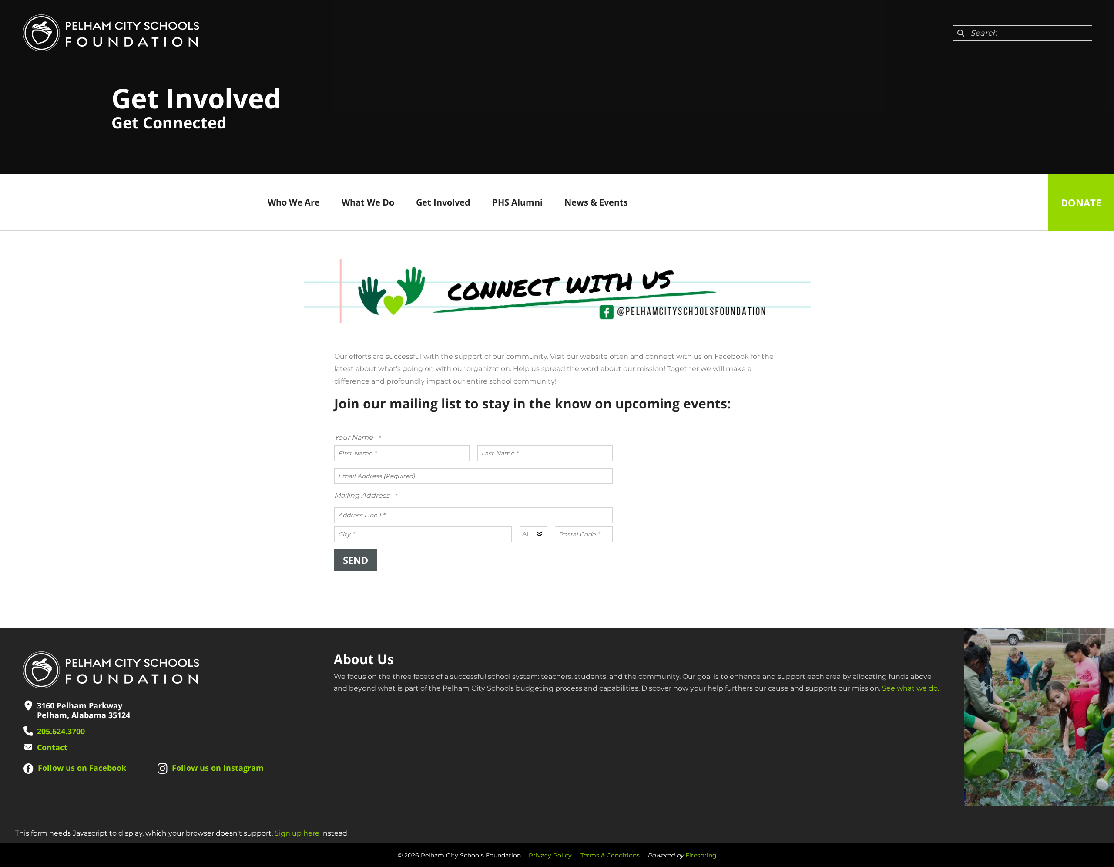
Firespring (701, 855)
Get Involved (443, 202)
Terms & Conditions (610, 855)
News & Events (596, 202)
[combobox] (1022, 33)
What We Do (368, 202)
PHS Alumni (517, 202)
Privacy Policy (550, 855)
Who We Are (294, 202)
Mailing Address (362, 495)
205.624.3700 (61, 731)
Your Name (354, 437)
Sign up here (297, 833)
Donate (1081, 202)
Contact (52, 747)
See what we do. (910, 688)
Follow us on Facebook (82, 767)
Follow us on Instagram (218, 767)
